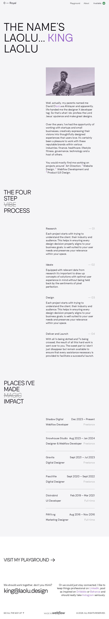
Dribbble (81, 591)
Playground (75, 3)
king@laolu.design (26, 591)
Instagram (88, 595)
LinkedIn (94, 588)
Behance (95, 591)
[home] (10, 3)
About (86, 3)
